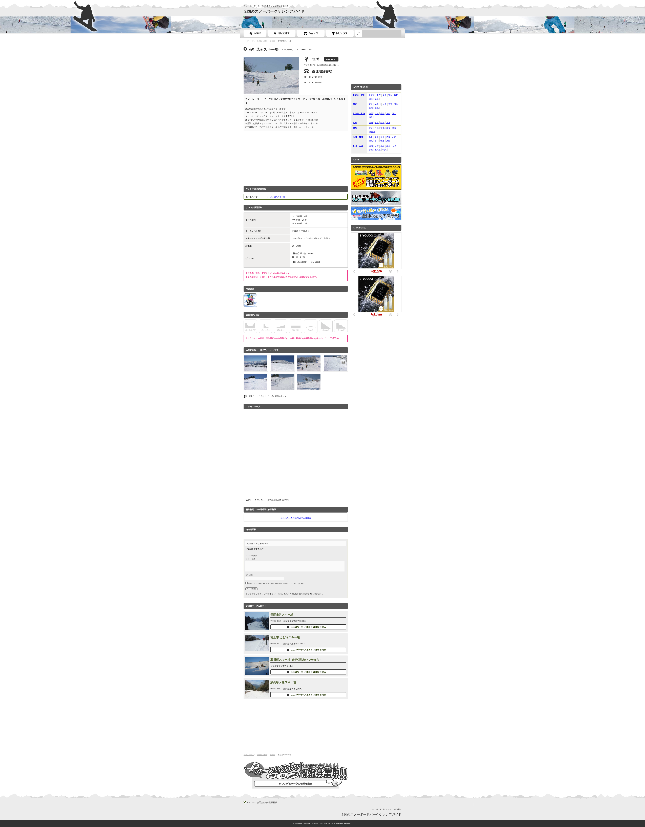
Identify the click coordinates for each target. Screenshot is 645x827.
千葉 (390, 104)
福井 (371, 117)
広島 (388, 137)
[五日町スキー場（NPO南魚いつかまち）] (257, 673)
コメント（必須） (250, 559)
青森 (379, 95)
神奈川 (378, 104)
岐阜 (377, 122)
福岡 (371, 146)
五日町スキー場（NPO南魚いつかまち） (296, 659)
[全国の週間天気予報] (376, 218)
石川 (394, 113)
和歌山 (372, 132)
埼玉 (384, 104)
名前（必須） (249, 575)
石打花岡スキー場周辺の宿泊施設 (296, 518)
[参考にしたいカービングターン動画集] (376, 203)
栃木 (371, 108)
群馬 (377, 108)
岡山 (382, 137)
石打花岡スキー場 (277, 197)
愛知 (371, 122)
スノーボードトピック (340, 33)
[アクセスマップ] (331, 59)
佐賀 (377, 146)
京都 (382, 128)
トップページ (255, 33)
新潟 (377, 113)
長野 (382, 113)
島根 (377, 137)
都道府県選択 (281, 33)
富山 (388, 113)
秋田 (396, 95)
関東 (355, 104)
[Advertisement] (295, 157)
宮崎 (371, 150)
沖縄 (384, 150)
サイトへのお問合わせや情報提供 (262, 802)
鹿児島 (378, 150)
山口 (394, 137)
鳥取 (371, 137)
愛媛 (382, 141)
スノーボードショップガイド (311, 33)
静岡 (382, 122)
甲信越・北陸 (262, 41)
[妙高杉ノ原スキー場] (257, 695)
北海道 (372, 95)
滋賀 (388, 128)
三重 (388, 122)
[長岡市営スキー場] (257, 628)
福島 (377, 99)
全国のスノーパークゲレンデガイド (274, 11)
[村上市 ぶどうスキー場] (257, 648)
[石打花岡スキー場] (255, 369)
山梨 (371, 113)
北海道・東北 (359, 95)
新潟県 (272, 41)
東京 (371, 104)
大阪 (371, 128)
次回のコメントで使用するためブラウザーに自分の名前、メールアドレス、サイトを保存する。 (277, 583)
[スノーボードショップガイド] (376, 187)
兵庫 (377, 128)
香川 (377, 141)
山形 (371, 99)
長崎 (382, 146)
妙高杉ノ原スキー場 (283, 682)
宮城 (390, 95)
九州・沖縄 (358, 146)
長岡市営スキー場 (281, 614)
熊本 (388, 146)
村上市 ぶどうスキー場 (285, 637)
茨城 (396, 104)
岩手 (384, 95)
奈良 (394, 128)
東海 (355, 122)
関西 (355, 128)
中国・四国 (358, 137)
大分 (394, 146)
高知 (388, 141)
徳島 (371, 141)
